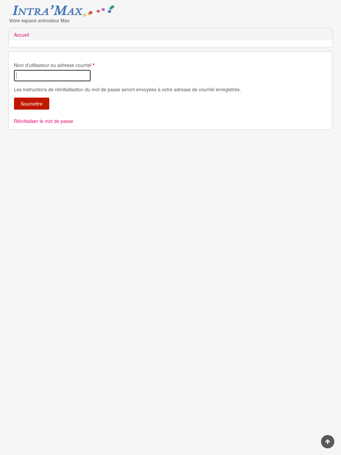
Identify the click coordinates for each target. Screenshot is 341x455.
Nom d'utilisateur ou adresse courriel (52, 65)
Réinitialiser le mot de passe (43, 121)
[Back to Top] (327, 441)
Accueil (21, 34)
